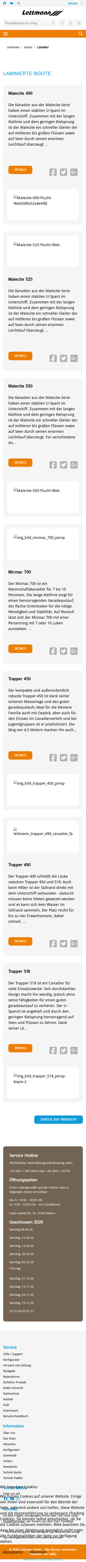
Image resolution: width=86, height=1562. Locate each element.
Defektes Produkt (14, 1382)
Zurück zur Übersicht (58, 1120)
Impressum (10, 1410)
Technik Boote (12, 1472)
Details (20, 170)
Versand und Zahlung (17, 1365)
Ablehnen (38, 1552)
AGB (6, 1405)
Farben (7, 1461)
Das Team (9, 1438)
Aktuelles (9, 1444)
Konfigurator (11, 1359)
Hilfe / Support (13, 1354)
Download (9, 1455)
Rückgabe (9, 1371)
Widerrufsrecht (13, 1388)
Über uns (9, 1433)
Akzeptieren (13, 1552)
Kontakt (8, 1399)
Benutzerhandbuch (15, 1416)
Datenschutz (11, 1393)
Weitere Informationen (43, 1559)
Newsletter (10, 1466)
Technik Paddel (13, 1478)
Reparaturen (11, 1376)
